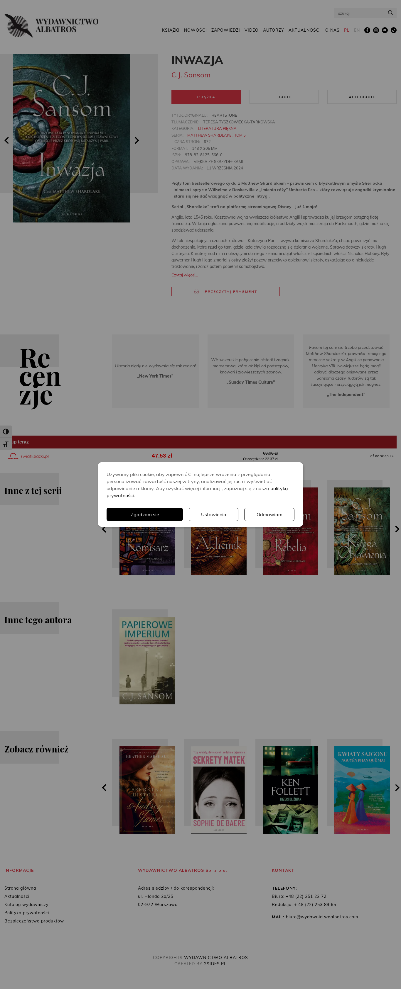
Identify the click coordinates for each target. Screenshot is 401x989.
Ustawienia (213, 514)
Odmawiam (269, 514)
